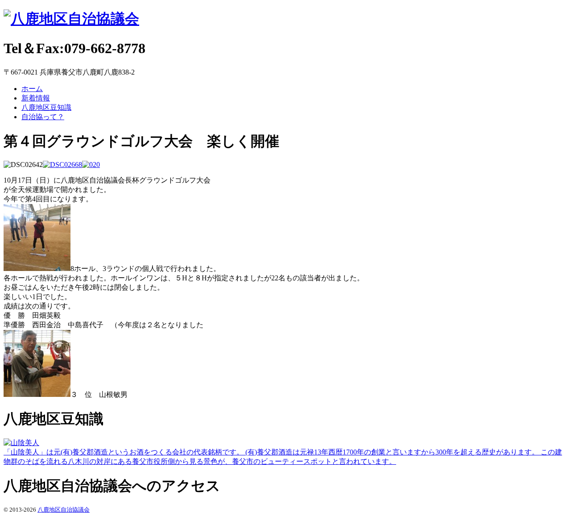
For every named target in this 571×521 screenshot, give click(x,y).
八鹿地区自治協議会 (63, 509)
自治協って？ (42, 117)
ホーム (32, 88)
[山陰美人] (21, 442)
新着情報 (35, 98)
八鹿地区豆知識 (46, 107)
